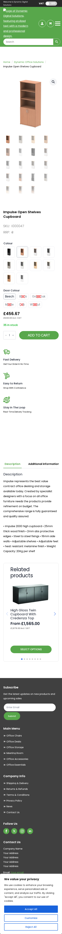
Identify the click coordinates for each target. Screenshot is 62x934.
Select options (31, 649)
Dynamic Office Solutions (29, 62)
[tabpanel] (31, 513)
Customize (31, 918)
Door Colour (11, 290)
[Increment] (13, 335)
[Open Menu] (57, 23)
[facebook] (6, 831)
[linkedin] (30, 831)
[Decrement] (6, 335)
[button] (53, 81)
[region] (31, 904)
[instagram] (22, 831)
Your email (17, 872)
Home (6, 62)
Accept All (31, 909)
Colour (8, 243)
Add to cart (39, 335)
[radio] (9, 252)
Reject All (31, 927)
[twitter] (14, 831)
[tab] (12, 464)
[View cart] (50, 23)
